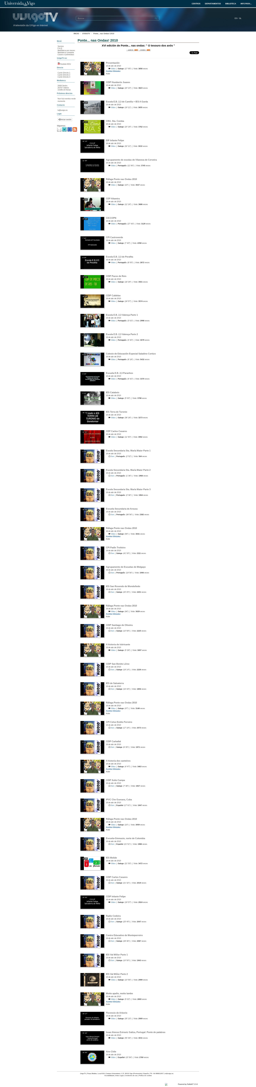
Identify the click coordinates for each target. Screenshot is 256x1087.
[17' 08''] (92, 68)
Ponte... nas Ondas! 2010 (103, 34)
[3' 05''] (92, 320)
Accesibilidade (109, 1075)
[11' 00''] (92, 980)
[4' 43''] (92, 340)
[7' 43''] (92, 243)
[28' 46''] (92, 941)
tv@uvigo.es (63, 110)
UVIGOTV (86, 34)
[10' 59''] (92, 631)
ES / (236, 18)
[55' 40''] (92, 1038)
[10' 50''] (92, 960)
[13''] (92, 185)
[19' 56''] (92, 572)
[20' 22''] (92, 126)
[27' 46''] (92, 223)
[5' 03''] (92, 398)
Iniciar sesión (65, 120)
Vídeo (113, 69)
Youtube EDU (65, 64)
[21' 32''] (92, 883)
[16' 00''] (92, 1057)
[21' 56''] (92, 863)
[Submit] (156, 18)
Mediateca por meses (66, 50)
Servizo (61, 46)
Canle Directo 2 (64, 75)
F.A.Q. (60, 48)
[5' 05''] (92, 999)
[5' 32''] (92, 650)
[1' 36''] (92, 475)
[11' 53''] (92, 437)
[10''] (92, 534)
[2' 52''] (92, 456)
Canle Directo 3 (64, 77)
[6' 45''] (92, 379)
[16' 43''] (92, 689)
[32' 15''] (92, 146)
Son (113, 456)
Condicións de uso (131, 1075)
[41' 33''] (92, 553)
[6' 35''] (92, 747)
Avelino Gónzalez (113, 71)
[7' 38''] (92, 786)
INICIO (76, 34)
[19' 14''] (92, 107)
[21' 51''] (92, 844)
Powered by (188, 1084)
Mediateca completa (66, 53)
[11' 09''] (92, 165)
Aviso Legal (119, 1075)
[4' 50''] (92, 766)
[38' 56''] (92, 514)
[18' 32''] (92, 282)
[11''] (92, 708)
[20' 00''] (92, 902)
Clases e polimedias (66, 55)
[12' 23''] (92, 204)
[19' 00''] (92, 301)
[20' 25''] (92, 592)
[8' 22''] (92, 359)
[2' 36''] (92, 495)
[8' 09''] (92, 262)
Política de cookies (145, 1075)
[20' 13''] (92, 88)
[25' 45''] (92, 921)
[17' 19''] (92, 727)
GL (240, 18)
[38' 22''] (92, 417)
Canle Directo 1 (64, 73)
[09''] (92, 611)
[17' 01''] (92, 805)
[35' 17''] (92, 1018)
